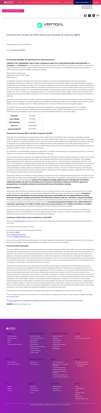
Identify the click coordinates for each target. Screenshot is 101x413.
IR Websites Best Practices (59, 369)
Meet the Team (34, 388)
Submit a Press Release (82, 2)
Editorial (77, 394)
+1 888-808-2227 (79, 388)
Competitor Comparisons (59, 367)
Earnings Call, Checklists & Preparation (59, 372)
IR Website (55, 338)
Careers (32, 392)
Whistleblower (56, 348)
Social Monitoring (34, 348)
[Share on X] (89, 15)
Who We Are (33, 386)
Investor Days (56, 346)
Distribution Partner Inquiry (82, 398)
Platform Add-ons (34, 364)
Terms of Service (58, 404)
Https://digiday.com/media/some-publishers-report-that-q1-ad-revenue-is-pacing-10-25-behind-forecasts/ (45, 300)
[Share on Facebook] (85, 15)
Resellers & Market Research (14, 344)
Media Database (34, 340)
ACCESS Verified (34, 352)
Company (9, 390)
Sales (76, 390)
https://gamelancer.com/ (22, 221)
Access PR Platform (35, 336)
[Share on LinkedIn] (93, 15)
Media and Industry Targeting (37, 346)
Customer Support (80, 392)
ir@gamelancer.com (18, 234)
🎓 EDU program (66, 2)
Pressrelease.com (57, 390)
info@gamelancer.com (21, 237)
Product (9, 386)
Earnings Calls (56, 342)
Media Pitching (33, 342)
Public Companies (11, 336)
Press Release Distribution (36, 338)
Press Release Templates (81, 362)
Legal (8, 342)
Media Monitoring (34, 344)
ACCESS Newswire (57, 386)
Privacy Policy (67, 404)
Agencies (9, 340)
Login (95, 2)
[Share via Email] (97, 15)
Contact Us (86, 7)
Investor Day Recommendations (61, 377)
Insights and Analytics (35, 350)
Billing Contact (78, 396)
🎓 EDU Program (79, 366)
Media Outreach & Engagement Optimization (60, 364)
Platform (9, 388)
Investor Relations (34, 390)
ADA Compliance (57, 340)
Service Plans (33, 362)
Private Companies (12, 338)
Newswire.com (56, 388)
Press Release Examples (81, 364)
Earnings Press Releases (59, 344)
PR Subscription (11, 362)
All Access (77, 336)
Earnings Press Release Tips (60, 374)
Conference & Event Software (82, 338)
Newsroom (58, 2)
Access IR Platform (57, 336)
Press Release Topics (58, 362)
